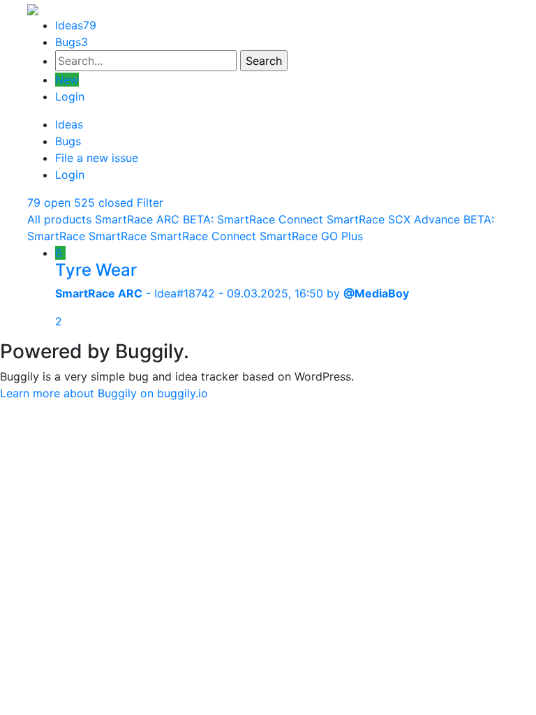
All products (59, 219)
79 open (48, 202)
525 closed (103, 202)
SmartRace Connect (203, 236)
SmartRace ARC (137, 219)
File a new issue (96, 158)
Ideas (75, 25)
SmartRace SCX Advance (393, 219)
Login (69, 96)
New (67, 80)
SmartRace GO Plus (311, 236)
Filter (150, 202)
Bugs (71, 42)
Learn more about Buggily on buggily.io (104, 393)
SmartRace (118, 236)
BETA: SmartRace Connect (253, 219)
